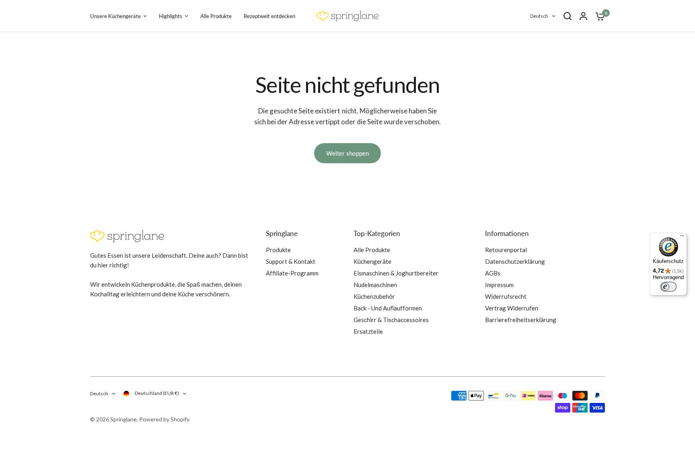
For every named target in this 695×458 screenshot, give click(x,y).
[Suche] (567, 16)
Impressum (499, 284)
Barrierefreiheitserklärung (520, 319)
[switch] (668, 287)
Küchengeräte (372, 261)
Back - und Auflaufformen (388, 308)
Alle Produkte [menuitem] (216, 16)
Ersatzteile (368, 331)
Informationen (507, 233)
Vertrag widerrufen (511, 308)
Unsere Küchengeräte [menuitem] (115, 16)
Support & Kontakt (290, 261)
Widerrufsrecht (505, 296)
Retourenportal (506, 249)
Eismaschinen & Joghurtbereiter (396, 273)
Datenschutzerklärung (515, 261)
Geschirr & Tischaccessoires (391, 319)
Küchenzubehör (374, 296)
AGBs (492, 273)
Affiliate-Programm (292, 273)
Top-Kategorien (377, 233)
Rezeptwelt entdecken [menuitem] (269, 16)
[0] (598, 16)
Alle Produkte (372, 249)
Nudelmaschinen (375, 284)
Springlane (282, 233)
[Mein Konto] (583, 16)
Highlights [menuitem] (170, 16)
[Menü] (682, 237)
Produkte (278, 249)
